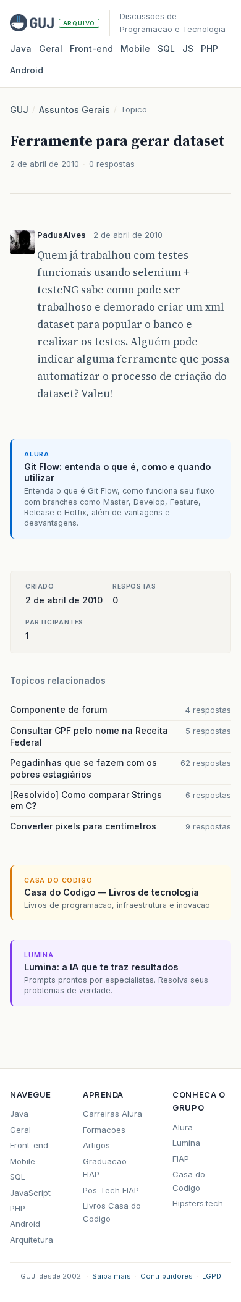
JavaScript (30, 1193)
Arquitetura (31, 1240)
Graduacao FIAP (105, 1167)
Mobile (135, 48)
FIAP (180, 1159)
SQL (166, 48)
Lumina (186, 1143)
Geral (50, 48)
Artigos (96, 1145)
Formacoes (104, 1130)
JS (187, 48)
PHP (209, 48)
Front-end (29, 1145)
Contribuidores (166, 1276)
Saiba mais (111, 1276)
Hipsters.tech (197, 1203)
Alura (182, 1127)
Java (21, 48)
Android (26, 70)
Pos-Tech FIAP (111, 1190)
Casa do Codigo (188, 1180)
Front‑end (91, 48)
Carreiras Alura (112, 1114)
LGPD (211, 1276)
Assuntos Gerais (74, 109)
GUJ (19, 109)
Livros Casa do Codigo (112, 1212)
